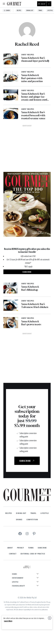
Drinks (19, 435)
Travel (40, 10)
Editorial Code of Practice (33, 469)
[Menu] (4, 4)
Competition (32, 435)
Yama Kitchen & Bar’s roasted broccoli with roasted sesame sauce (33, 115)
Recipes (19, 10)
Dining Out (29, 10)
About (10, 463)
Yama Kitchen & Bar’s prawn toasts (31, 280)
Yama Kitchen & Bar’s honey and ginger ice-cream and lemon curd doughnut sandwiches (34, 96)
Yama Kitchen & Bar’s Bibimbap (30, 246)
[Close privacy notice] (50, 618)
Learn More (8, 621)
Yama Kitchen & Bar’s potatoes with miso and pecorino (32, 78)
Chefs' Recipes (27, 55)
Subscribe (42, 463)
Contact (13, 469)
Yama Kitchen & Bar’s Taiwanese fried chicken (34, 263)
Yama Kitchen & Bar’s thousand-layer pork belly (35, 59)
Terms (31, 463)
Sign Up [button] (43, 4)
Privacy (20, 463)
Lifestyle (50, 10)
